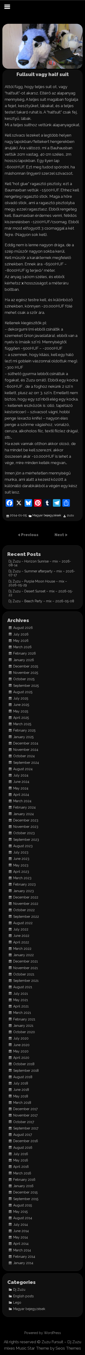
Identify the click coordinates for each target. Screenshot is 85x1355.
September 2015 (25, 1199)
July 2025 (20, 698)
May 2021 (20, 1000)
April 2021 (21, 1006)
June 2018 (21, 1090)
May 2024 (20, 788)
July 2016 (20, 1154)
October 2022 (24, 910)
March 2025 (22, 724)
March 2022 (22, 949)
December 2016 (25, 1141)
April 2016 (21, 1167)
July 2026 (21, 634)
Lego (17, 1302)
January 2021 (23, 1025)
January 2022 (23, 955)
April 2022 (21, 942)
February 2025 (24, 730)
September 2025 (26, 686)
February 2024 (24, 807)
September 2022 (26, 916)
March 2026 (22, 647)
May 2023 (20, 865)
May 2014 (20, 1237)
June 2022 (21, 936)
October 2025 (23, 679)
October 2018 (23, 1064)
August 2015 (22, 1205)
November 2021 (25, 968)
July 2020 (21, 1038)
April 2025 (21, 718)
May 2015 (20, 1211)
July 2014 (20, 1224)
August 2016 (22, 1147)
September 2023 (26, 839)
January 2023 (23, 891)
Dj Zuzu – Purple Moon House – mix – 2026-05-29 (37, 583)
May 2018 (20, 1096)
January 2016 (23, 1186)
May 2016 (20, 1160)
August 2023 (23, 846)
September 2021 (25, 981)
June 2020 (21, 1045)
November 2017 (25, 1115)
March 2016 (22, 1173)
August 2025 (22, 692)
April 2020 (21, 1058)
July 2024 (20, 775)
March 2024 (22, 801)
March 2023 (22, 878)
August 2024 (23, 769)
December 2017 (25, 1109)
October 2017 (23, 1122)
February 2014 (24, 1256)
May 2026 (21, 641)
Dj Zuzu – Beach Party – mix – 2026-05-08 (41, 601)
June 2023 (21, 859)
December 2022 (25, 897)
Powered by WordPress (42, 1333)
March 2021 (22, 1013)
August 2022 (23, 923)
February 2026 (24, 653)
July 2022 (20, 929)
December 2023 (25, 820)
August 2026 (23, 628)
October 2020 (24, 1032)
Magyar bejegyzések (46, 515)
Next (60, 535)
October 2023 (24, 833)
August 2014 (22, 1218)
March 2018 (22, 1102)
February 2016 (24, 1179)
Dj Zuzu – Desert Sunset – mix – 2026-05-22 (40, 593)
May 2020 (21, 1051)
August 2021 (22, 987)
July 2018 (20, 1083)
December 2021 (25, 961)
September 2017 (25, 1128)
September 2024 (26, 762)
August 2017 (22, 1135)
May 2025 (20, 711)
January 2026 (23, 660)
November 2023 (25, 827)
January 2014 (23, 1263)
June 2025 (21, 705)
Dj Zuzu (19, 1289)
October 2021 (23, 974)
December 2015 (25, 1192)
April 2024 (21, 795)
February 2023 (24, 884)
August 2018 (22, 1077)
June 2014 (21, 1231)
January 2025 (23, 737)
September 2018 (26, 1070)
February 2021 (24, 1019)
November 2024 (25, 750)
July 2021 (20, 993)
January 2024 (23, 814)
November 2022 (25, 904)
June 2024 (21, 782)
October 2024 (24, 756)
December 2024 (25, 743)
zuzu (70, 515)
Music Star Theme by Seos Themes (48, 1348)
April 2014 (21, 1244)
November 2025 (25, 673)
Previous (29, 535)
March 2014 (22, 1250)
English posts (23, 1296)
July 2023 (20, 852)
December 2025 (25, 666)
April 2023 (21, 872)
